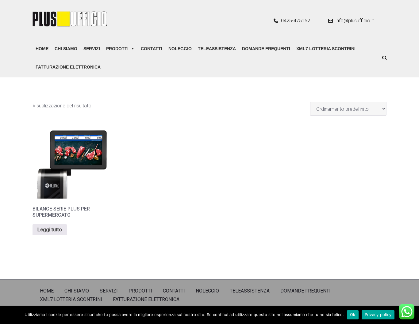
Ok (353, 314)
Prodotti (117, 48)
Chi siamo (66, 48)
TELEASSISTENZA (217, 48)
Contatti (151, 48)
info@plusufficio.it (355, 21)
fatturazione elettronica (68, 67)
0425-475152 (295, 20)
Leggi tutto (49, 230)
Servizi (91, 48)
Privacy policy (378, 314)
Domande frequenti (266, 48)
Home (42, 48)
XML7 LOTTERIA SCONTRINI (326, 48)
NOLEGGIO (180, 48)
